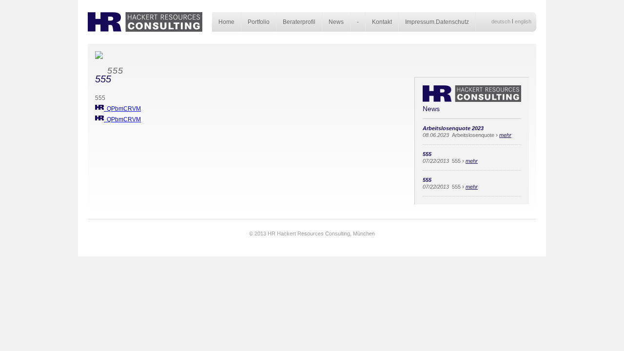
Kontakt (382, 22)
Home (226, 22)
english (523, 21)
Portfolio (259, 22)
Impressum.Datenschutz (437, 22)
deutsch (500, 21)
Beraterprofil (299, 22)
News (336, 22)
